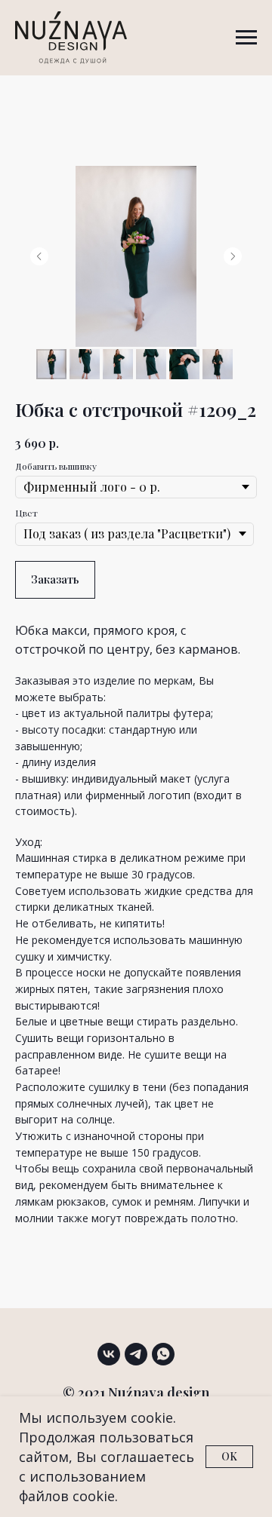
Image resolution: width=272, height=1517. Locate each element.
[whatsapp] (163, 1354)
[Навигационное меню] (246, 37)
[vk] (108, 1354)
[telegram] (136, 1354)
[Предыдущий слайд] (39, 256)
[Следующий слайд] (233, 256)
